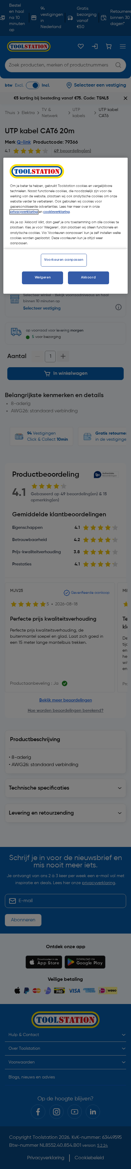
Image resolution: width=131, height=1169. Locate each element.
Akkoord (88, 277)
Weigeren (43, 277)
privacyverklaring (24, 212)
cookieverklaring (56, 212)
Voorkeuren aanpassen (63, 260)
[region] (65, 226)
